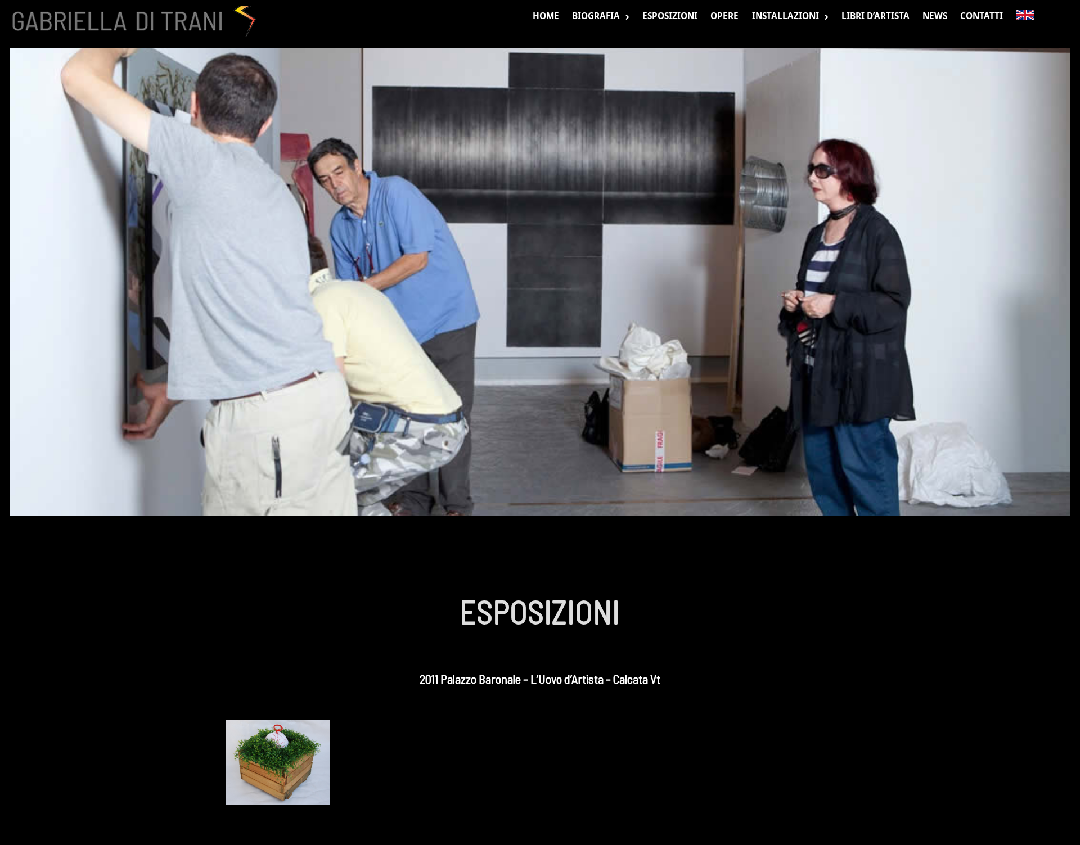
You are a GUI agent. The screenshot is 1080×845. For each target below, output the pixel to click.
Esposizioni (670, 16)
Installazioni (785, 16)
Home (546, 16)
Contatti (981, 16)
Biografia (596, 16)
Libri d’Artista (876, 16)
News (934, 16)
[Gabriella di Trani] (131, 21)
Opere (724, 16)
